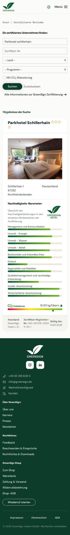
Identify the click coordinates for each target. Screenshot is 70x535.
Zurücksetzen (32, 86)
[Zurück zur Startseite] (8, 7)
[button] (48, 7)
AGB (57, 517)
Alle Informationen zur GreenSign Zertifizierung (33, 94)
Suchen (12, 86)
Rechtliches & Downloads (18, 454)
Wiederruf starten (19, 502)
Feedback (9, 442)
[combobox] (35, 41)
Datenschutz (39, 517)
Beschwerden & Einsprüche (20, 448)
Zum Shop (9, 470)
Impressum (16, 517)
